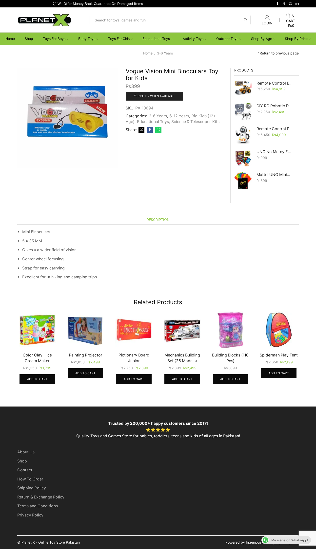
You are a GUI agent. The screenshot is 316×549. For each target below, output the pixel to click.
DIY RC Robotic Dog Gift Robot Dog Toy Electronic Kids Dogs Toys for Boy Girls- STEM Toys (275, 106)
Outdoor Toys (227, 38)
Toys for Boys (54, 38)
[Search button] (245, 20)
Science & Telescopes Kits (195, 121)
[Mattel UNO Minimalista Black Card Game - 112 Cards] (243, 180)
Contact (24, 470)
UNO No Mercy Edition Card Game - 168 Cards (275, 151)
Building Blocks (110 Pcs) (230, 358)
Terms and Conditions (37, 506)
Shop (29, 38)
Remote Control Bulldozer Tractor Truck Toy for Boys (275, 83)
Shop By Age (261, 38)
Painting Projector (85, 355)
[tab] (158, 219)
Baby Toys (86, 38)
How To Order (30, 479)
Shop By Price (296, 38)
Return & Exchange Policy (40, 497)
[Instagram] (290, 3)
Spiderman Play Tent (279, 355)
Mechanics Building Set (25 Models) (182, 358)
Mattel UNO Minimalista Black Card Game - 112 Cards (275, 174)
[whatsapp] (157, 130)
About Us (26, 452)
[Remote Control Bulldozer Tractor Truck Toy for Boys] (243, 89)
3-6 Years (165, 53)
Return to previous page (279, 53)
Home (10, 38)
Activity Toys (193, 38)
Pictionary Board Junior (133, 358)
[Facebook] (277, 3)
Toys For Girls (119, 38)
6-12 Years (179, 116)
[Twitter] (284, 3)
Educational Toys (156, 38)
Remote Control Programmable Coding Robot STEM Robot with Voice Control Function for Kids (275, 128)
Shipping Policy (31, 488)
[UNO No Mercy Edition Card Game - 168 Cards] (243, 157)
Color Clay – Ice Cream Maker (37, 358)
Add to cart (37, 379)
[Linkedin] (297, 3)
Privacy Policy (30, 515)
